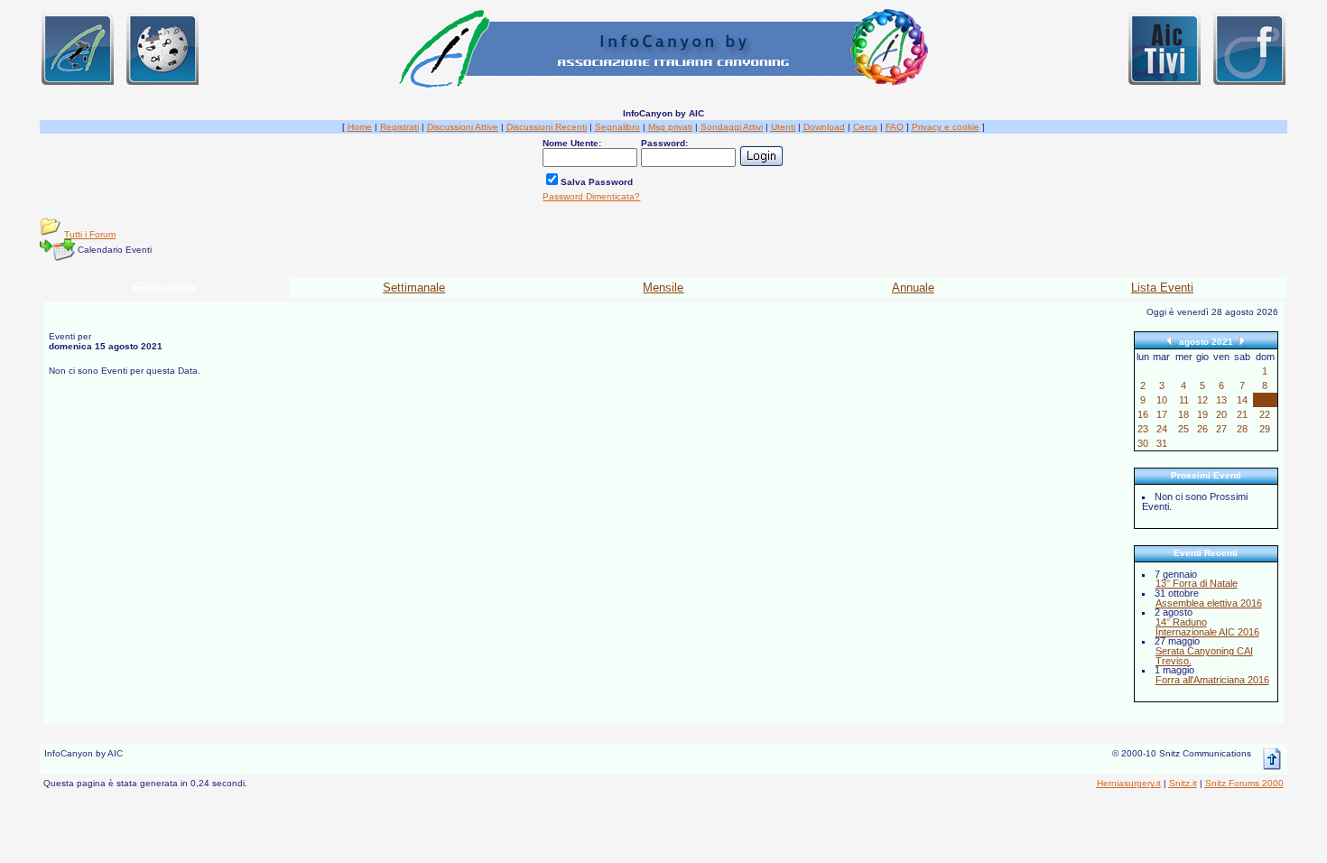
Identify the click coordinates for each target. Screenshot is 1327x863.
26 (1202, 428)
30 (1142, 443)
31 (1161, 443)
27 (1221, 428)
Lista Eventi (1162, 287)
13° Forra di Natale (1196, 583)
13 (1221, 399)
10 (1161, 399)
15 (1264, 399)
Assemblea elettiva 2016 (1208, 603)
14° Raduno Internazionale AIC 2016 (1207, 627)
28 (1242, 428)
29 (1264, 428)
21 (1242, 414)
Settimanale (414, 287)
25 (1183, 428)
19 (1202, 414)
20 (1221, 414)
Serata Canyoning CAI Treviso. (1204, 655)
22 (1264, 414)
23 (1142, 428)
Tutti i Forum (90, 234)
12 (1202, 399)
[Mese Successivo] (1242, 340)
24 (1161, 428)
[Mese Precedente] (1169, 340)
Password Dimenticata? (591, 196)
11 (1184, 399)
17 (1161, 414)
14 (1242, 399)
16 (1142, 414)
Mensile (663, 287)
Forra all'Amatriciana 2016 (1212, 679)
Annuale (913, 287)
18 (1183, 414)
